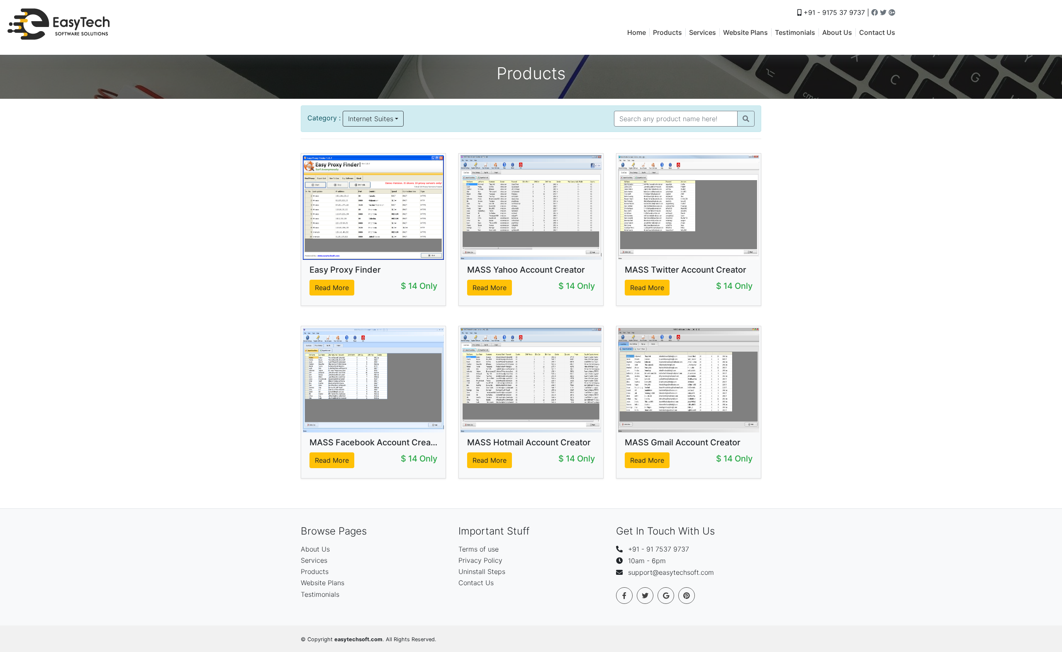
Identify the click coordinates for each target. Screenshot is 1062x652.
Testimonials (795, 32)
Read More (332, 287)
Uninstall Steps (481, 571)
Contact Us (877, 32)
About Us (837, 32)
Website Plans (745, 32)
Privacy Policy (480, 560)
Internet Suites (370, 119)
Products (667, 32)
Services (702, 32)
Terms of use (478, 549)
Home (636, 32)
